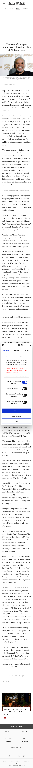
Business (25, 735)
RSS (16, 763)
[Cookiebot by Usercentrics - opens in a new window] (19, 345)
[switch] (24, 388)
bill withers (10, 684)
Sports (8, 741)
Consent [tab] (6, 350)
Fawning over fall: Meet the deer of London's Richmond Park (15, 712)
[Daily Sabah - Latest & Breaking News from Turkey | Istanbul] (17, 3)
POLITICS (8, 732)
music (3, 684)
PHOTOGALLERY (11, 718)
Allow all (16, 411)
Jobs (4, 761)
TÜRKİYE (25, 732)
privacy (11, 761)
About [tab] (27, 350)
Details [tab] (16, 350)
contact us (27, 761)
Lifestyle (8, 738)
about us (18, 761)
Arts (4, 8)
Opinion (25, 741)
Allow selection (16, 416)
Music (18, 8)
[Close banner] (30, 345)
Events (25, 8)
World (8, 735)
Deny (16, 421)
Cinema (11, 8)
